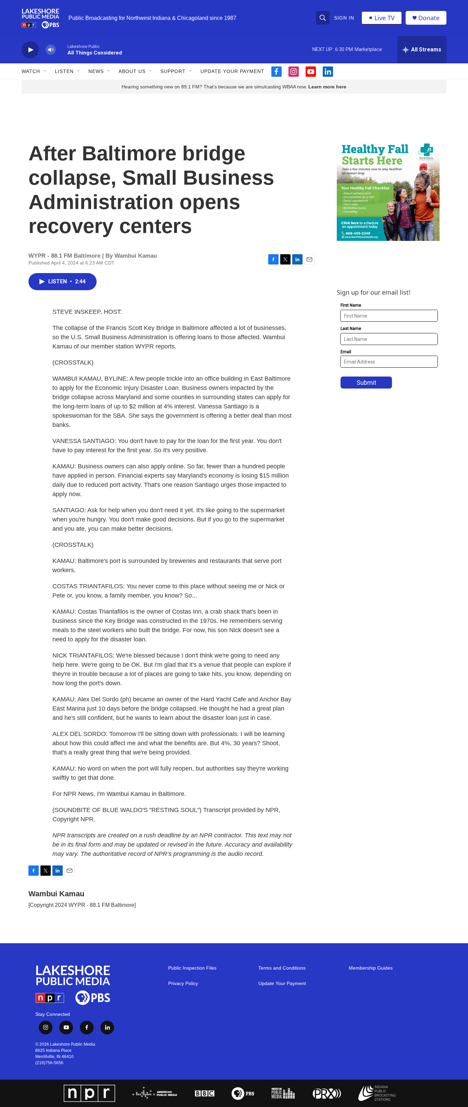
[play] (30, 50)
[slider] (62, 49)
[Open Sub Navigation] (45, 71)
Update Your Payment (232, 71)
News (96, 71)
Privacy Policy (183, 983)
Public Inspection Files (192, 968)
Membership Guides (371, 968)
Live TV (384, 18)
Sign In (344, 18)
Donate (429, 18)
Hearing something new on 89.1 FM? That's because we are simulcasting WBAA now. (215, 86)
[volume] (51, 50)
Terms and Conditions (282, 968)
